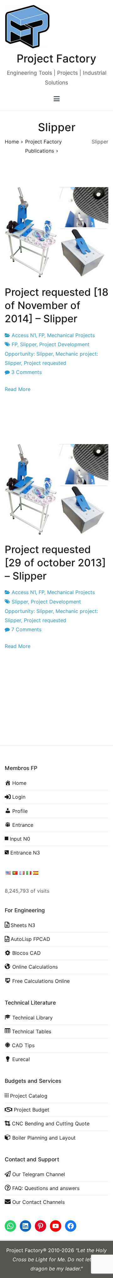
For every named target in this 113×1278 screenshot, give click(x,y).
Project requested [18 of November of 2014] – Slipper (56, 305)
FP (41, 335)
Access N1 (24, 335)
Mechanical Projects (71, 335)
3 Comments (26, 372)
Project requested (45, 363)
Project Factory (56, 58)
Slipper (28, 344)
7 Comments (26, 629)
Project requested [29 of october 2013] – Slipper (55, 562)
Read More (17, 389)
